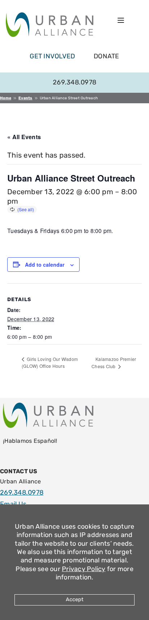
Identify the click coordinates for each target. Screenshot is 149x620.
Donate (106, 56)
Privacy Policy (84, 569)
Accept (75, 599)
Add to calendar (44, 264)
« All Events (24, 137)
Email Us (13, 504)
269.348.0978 (74, 82)
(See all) (25, 209)
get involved (52, 56)
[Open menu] (120, 20)
